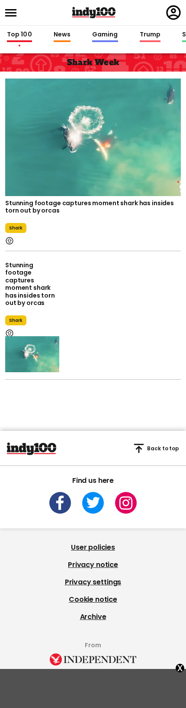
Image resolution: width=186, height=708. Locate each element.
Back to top (163, 448)
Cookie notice (93, 599)
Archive (93, 617)
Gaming (105, 35)
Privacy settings (93, 582)
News (62, 35)
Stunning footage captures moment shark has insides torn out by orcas (89, 207)
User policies (93, 547)
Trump (150, 35)
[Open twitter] (93, 503)
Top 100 (19, 35)
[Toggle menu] (13, 13)
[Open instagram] (126, 503)
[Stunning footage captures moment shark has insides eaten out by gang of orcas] (93, 136)
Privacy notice (93, 565)
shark (15, 228)
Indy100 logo (93, 12)
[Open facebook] (60, 503)
